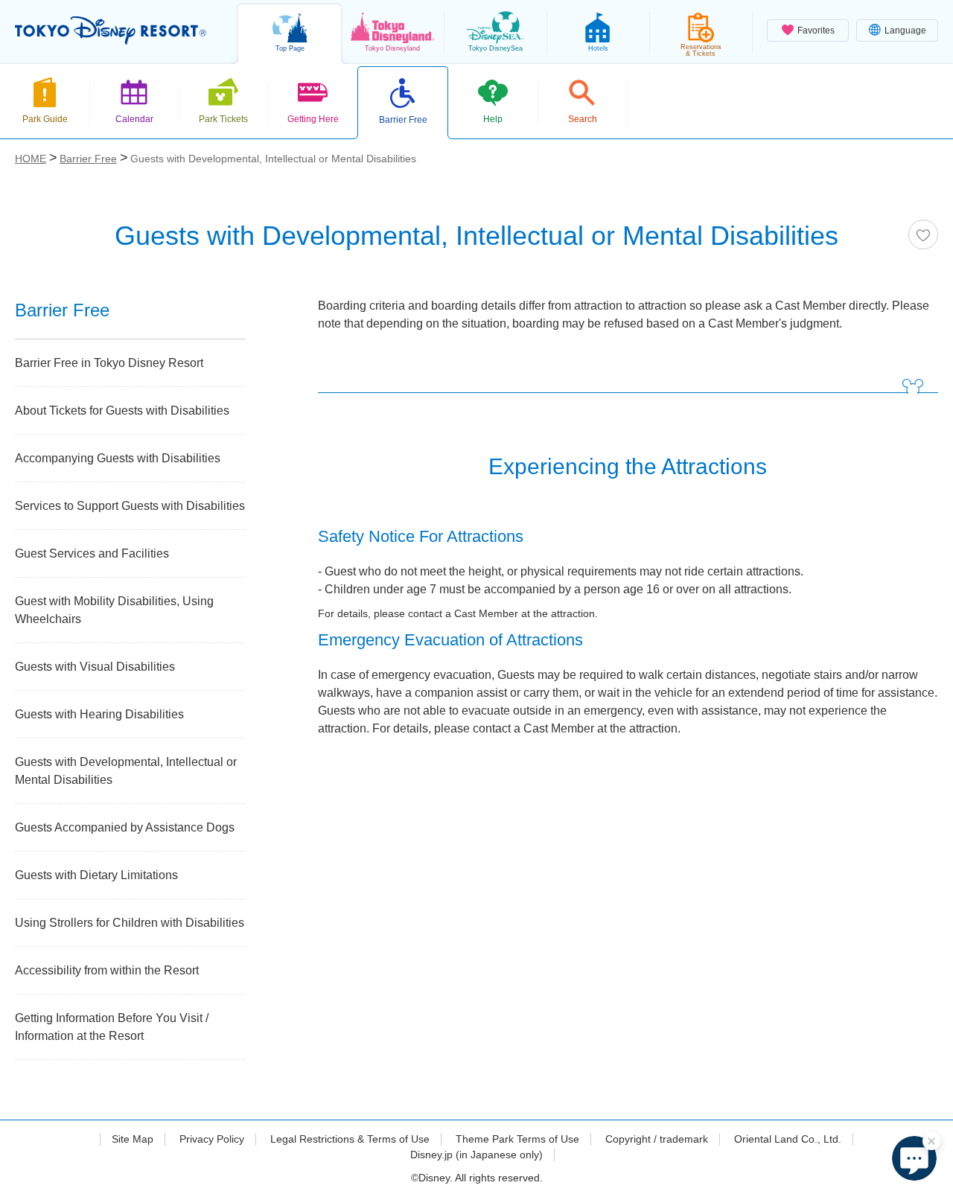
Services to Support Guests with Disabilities (130, 505)
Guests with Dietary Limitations (96, 875)
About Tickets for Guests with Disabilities (122, 410)
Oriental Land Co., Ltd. (787, 1139)
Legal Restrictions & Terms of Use (350, 1139)
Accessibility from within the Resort (107, 970)
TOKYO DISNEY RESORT (110, 30)
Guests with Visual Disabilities (95, 666)
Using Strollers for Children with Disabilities (129, 922)
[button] (914, 1158)
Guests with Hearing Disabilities (99, 714)
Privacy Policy (211, 1139)
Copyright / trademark (656, 1139)
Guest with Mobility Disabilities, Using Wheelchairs (114, 610)
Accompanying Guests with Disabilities (117, 458)
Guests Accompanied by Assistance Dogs (125, 827)
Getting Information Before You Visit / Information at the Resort (111, 1027)
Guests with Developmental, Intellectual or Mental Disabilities (126, 771)
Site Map (132, 1139)
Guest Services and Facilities (92, 553)
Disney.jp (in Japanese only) (476, 1155)
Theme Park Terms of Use (517, 1139)
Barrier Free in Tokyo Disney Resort (109, 363)
